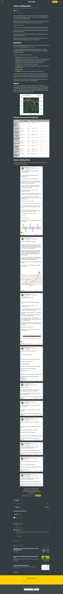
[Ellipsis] (49, 523)
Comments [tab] (16, 514)
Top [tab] (14, 545)
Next (46, 507)
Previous (17, 507)
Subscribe (55, 1)
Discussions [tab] (21, 545)
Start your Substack (29, 589)
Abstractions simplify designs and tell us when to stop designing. (25, 566)
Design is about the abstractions (21, 565)
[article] (31, 551)
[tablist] (18, 514)
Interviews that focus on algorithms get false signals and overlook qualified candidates (26, 560)
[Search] (49, 2)
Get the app (36, 589)
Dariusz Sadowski (18, 75)
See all (15, 572)
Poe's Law (32, 46)
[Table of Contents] (1, 297)
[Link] (12, 43)
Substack (26, 591)
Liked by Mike (18, 524)
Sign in (60, 1)
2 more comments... (17, 540)
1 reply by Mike (19, 536)
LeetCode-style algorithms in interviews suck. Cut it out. (26, 557)
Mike (18, 552)
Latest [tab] (17, 545)
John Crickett (18, 529)
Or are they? (16, 551)
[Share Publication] (51, 2)
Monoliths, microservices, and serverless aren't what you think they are (26, 549)
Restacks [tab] (20, 514)
